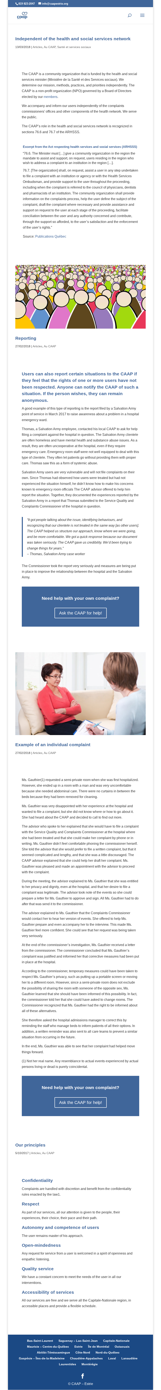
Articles (37, 47)
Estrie (78, 1346)
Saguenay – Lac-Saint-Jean (78, 1340)
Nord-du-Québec (107, 1352)
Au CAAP (50, 47)
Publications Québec (50, 236)
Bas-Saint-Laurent (40, 1340)
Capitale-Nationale (116, 1340)
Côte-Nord (82, 1352)
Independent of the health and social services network (73, 38)
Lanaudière (129, 1358)
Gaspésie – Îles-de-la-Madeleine (42, 1358)
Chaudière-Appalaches (86, 1358)
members (50, 97)
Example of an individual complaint (52, 744)
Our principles (30, 1145)
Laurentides (67, 1364)
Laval (112, 1358)
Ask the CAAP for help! (80, 613)
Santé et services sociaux (74, 47)
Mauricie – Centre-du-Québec (48, 1346)
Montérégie (90, 1364)
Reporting (25, 338)
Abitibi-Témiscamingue (53, 1352)
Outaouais (122, 1346)
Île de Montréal (98, 1346)
